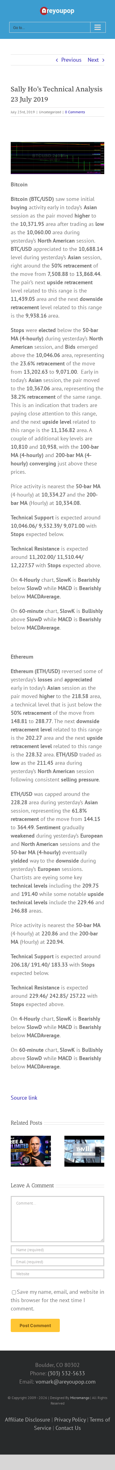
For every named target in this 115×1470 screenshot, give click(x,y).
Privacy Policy (70, 1419)
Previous (71, 59)
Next (93, 59)
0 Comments (75, 112)
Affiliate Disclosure (27, 1419)
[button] (15, 1151)
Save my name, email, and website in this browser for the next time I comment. (57, 1300)
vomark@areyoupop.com (66, 1381)
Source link (24, 1097)
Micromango (79, 1397)
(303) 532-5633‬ (66, 1373)
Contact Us (68, 1427)
